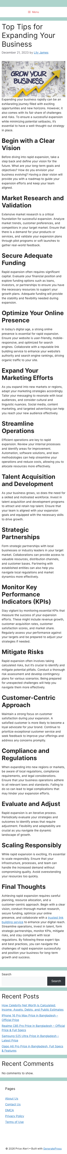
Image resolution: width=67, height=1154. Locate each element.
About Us (11, 1098)
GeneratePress (52, 1148)
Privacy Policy (14, 1116)
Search (6, 974)
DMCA (9, 1110)
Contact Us (13, 1104)
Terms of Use (14, 1122)
